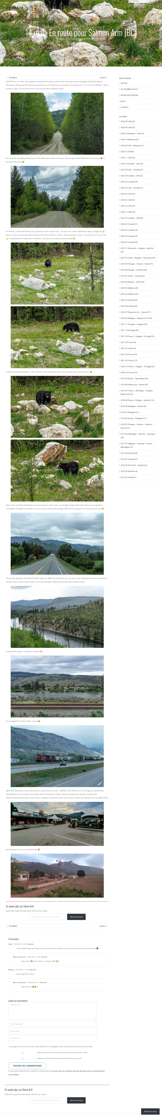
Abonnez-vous (76, 917)
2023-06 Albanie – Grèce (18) (132, 282)
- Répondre (30, 944)
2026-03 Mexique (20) (130, 139)
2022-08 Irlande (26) (129, 306)
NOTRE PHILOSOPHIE (129, 95)
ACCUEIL (124, 83)
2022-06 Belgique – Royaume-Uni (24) (136, 318)
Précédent (13, 77)
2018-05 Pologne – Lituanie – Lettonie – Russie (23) (137, 426)
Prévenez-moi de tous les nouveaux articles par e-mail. (59, 1058)
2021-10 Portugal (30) (130, 330)
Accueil (61, 39)
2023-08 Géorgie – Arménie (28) (134, 270)
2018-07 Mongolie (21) (130, 412)
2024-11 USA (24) (128, 212)
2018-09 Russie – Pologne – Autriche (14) (137, 400)
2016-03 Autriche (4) (129, 471)
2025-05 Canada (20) (129, 182)
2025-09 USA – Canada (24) (132, 169)
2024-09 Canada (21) (129, 224)
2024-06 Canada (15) (129, 236)
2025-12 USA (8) (127, 151)
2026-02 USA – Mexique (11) (132, 145)
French (135, 1)
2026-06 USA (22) (128, 121)
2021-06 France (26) (129, 354)
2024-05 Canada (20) (129, 242)
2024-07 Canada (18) (129, 230)
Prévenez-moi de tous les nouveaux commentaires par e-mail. (62, 1052)
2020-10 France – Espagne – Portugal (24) (138, 366)
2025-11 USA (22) (128, 157)
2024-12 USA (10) (128, 206)
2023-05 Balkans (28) (129, 288)
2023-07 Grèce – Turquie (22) (133, 276)
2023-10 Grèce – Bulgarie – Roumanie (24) (138, 258)
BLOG (68, 39)
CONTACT (124, 107)
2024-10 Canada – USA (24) (132, 218)
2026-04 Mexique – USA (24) (132, 133)
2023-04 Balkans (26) (129, 294)
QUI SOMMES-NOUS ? (129, 89)
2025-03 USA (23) (128, 194)
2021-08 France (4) (128, 342)
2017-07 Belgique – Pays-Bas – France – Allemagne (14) (137, 445)
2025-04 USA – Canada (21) (132, 188)
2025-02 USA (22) (128, 200)
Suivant (103, 77)
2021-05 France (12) (129, 360)
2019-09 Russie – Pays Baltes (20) (134, 378)
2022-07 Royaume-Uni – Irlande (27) (135, 312)
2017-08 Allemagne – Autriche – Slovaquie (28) (138, 436)
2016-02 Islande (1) (128, 477)
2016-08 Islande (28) (129, 453)
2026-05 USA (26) (128, 127)
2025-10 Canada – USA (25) (132, 163)
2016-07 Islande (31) (129, 459)
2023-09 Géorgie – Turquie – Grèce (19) (137, 264)
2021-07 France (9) (128, 348)
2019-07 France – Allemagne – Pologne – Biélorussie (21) (137, 392)
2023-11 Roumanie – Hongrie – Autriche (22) (137, 250)
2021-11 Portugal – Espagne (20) (134, 324)
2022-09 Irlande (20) (129, 300)
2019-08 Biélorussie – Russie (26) (134, 384)
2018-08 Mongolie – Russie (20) (133, 406)
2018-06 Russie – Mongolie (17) (133, 418)
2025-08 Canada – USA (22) (132, 176)
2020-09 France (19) (129, 372)
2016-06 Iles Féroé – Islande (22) (134, 465)
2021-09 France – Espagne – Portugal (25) (138, 336)
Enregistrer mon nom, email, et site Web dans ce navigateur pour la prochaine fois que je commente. (52, 1046)
